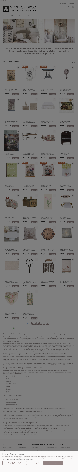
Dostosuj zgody (34, 463)
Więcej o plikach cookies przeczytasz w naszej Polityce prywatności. (17, 459)
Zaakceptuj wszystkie (53, 463)
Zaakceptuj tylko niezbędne (14, 463)
